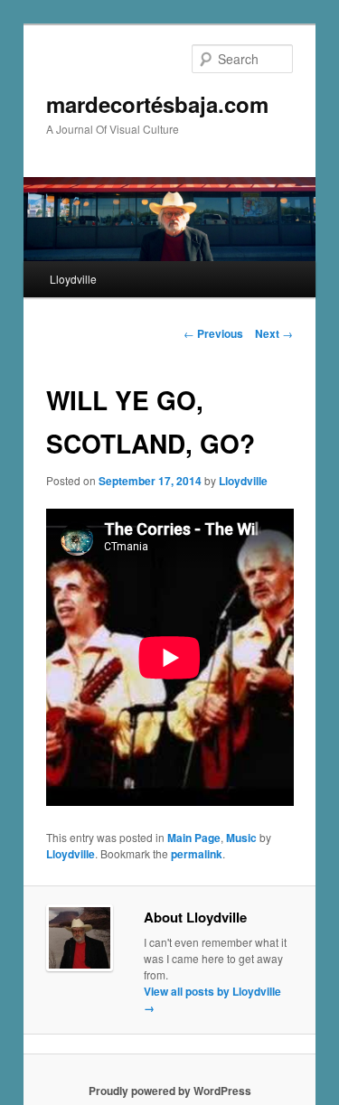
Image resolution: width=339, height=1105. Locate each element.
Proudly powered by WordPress (170, 1090)
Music (241, 837)
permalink (196, 854)
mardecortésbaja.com (157, 104)
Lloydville (73, 278)
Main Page (194, 837)
